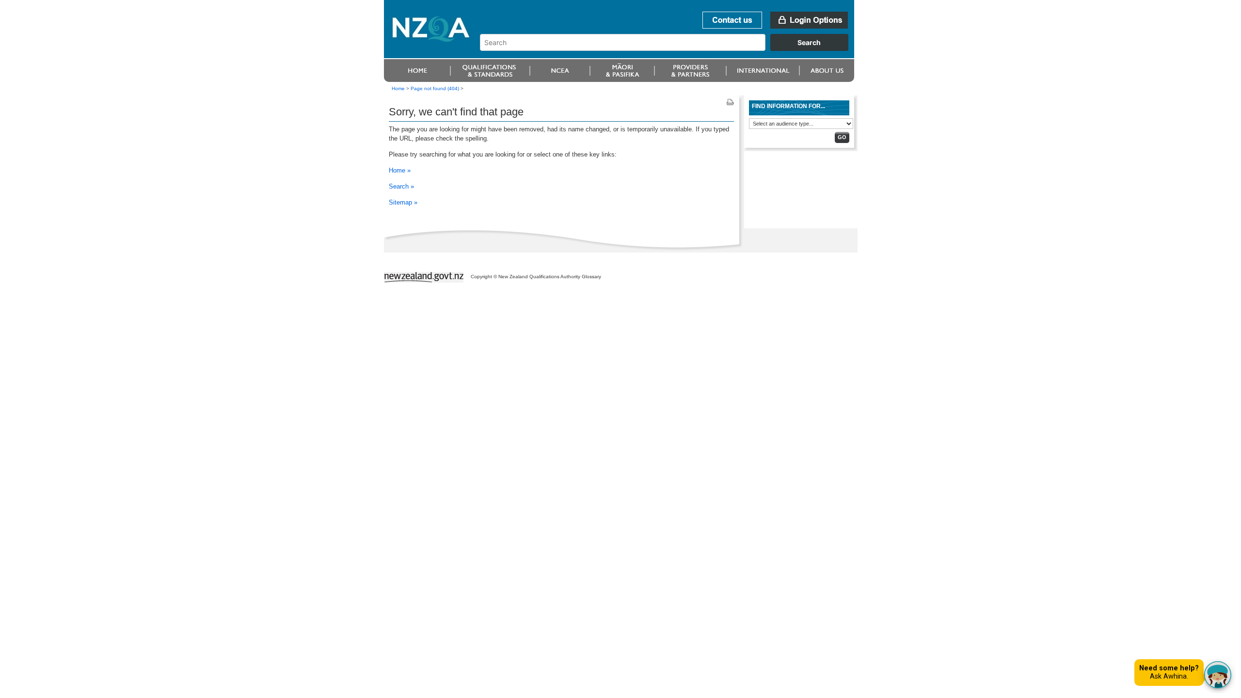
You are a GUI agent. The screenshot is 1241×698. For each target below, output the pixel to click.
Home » (400, 170)
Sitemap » (403, 202)
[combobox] (668, 48)
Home (398, 88)
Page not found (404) (435, 88)
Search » (401, 186)
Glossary (591, 276)
